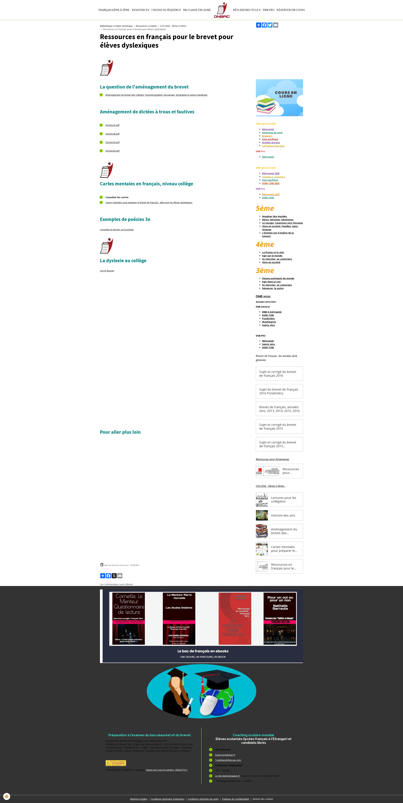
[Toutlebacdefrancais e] (201, 626)
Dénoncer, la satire (273, 288)
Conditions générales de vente (203, 798)
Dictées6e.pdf (112, 150)
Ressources (140, 9)
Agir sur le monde (272, 255)
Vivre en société (271, 262)
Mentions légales (138, 798)
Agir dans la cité (271, 281)
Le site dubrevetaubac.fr (227, 775)
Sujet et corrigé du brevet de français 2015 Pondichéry (277, 444)
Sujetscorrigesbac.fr (225, 754)
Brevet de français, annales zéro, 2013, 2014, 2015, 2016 (279, 409)
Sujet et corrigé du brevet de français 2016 (277, 373)
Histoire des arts (283, 515)
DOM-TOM (268, 315)
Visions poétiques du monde (278, 278)
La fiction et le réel (273, 252)
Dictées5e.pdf (112, 142)
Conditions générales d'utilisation (167, 798)
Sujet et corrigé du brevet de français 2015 (277, 426)
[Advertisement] (174, 319)
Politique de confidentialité (235, 798)
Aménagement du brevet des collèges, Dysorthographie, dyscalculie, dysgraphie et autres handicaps (156, 94)
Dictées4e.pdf (112, 133)
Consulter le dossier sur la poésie (117, 229)
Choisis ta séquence (166, 9)
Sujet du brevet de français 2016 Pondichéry (278, 391)
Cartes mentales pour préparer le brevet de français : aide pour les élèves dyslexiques (149, 202)
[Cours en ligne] (279, 97)
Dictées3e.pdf (112, 125)
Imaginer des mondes (274, 216)
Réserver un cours (291, 9)
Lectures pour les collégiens (283, 499)
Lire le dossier (107, 270)
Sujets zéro (268, 325)
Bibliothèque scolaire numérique (116, 25)
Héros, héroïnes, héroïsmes (277, 219)
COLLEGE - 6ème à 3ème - (173, 25)
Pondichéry (268, 318)
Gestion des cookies (263, 798)
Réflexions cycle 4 (246, 9)
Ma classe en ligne (197, 9)
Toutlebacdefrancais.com (228, 760)
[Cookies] (6, 796)
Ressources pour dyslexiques (291, 471)
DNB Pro (268, 9)
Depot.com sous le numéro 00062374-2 (166, 769)
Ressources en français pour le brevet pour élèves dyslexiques (284, 566)
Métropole (268, 340)
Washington (269, 321)
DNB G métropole (272, 311)
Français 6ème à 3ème (114, 9)
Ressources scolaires (146, 25)
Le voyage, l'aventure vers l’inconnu (282, 222)
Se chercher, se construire (277, 258)
